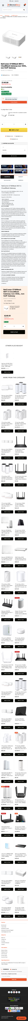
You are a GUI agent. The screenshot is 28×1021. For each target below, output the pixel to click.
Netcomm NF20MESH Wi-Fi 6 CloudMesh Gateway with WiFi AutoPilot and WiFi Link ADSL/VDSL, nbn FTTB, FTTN (7, 560)
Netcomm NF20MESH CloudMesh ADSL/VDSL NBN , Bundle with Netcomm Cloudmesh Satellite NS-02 (6, 533)
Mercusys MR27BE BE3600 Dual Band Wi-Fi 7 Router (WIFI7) (7, 612)
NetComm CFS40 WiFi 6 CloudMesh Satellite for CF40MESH (20, 882)
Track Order (3, 926)
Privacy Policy (4, 955)
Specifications (7, 180)
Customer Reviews (5, 942)
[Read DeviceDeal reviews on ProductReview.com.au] (14, 999)
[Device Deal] (13, 5)
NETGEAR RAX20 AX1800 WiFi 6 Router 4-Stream (6, 828)
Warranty (21, 176)
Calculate (14, 155)
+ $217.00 (12, 115)
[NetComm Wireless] (5, 75)
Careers (3, 944)
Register (16, 1)
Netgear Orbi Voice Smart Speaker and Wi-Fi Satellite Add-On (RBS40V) (21, 612)
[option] (14, 38)
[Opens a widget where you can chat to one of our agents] (21, 1018)
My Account (3, 925)
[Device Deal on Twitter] (11, 992)
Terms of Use (4, 953)
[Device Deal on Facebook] (9, 992)
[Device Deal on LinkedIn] (19, 992)
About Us (3, 937)
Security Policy (4, 957)
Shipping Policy (4, 952)
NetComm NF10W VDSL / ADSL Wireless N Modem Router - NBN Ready (7, 365)
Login (12, 1)
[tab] (14, 143)
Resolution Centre (5, 928)
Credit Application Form (6, 931)
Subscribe (14, 979)
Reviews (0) (20, 180)
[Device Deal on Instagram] (17, 992)
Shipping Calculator (8, 143)
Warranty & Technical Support (7, 930)
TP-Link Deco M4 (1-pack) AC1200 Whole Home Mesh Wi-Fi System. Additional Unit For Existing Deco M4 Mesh (20, 775)
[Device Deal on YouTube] (14, 992)
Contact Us (3, 939)
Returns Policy (4, 950)
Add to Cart (15, 130)
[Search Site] (24, 9)
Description (7, 176)
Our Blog (3, 941)
